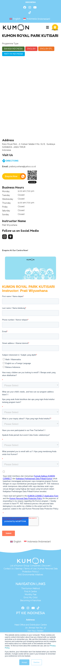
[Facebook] (24, 7)
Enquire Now (11, 176)
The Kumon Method (30, 588)
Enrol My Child (30, 597)
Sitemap (19, 568)
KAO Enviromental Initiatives (30, 574)
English (31, 49)
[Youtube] (34, 7)
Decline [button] (36, 662)
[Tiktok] (29, 12)
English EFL (46, 49)
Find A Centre (30, 591)
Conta (6, 568)
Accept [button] (24, 662)
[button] (47, 27)
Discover (46, 565)
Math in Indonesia (13, 54)
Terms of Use (30, 568)
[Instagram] (29, 7)
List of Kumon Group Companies (25, 565)
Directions (12, 161)
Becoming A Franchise (30, 600)
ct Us (11, 568)
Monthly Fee (30, 594)
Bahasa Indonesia (13, 49)
